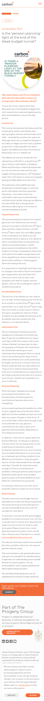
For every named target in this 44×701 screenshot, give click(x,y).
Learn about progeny (13, 632)
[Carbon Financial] (8, 3)
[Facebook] (11, 641)
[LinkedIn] (3, 641)
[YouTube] (14, 641)
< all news (7, 21)
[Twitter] (7, 641)
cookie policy (24, 685)
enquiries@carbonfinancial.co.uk (17, 537)
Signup (9, 592)
